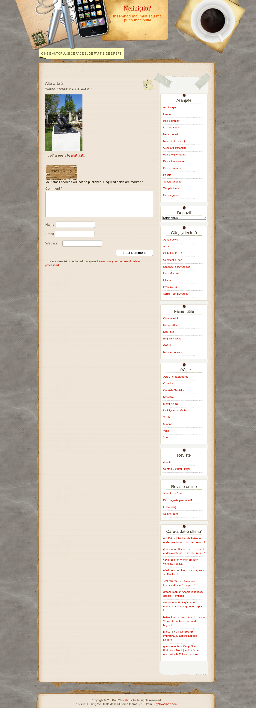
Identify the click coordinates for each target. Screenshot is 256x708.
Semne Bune (171, 513)
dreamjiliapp (170, 591)
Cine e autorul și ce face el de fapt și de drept (81, 53)
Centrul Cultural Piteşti (176, 468)
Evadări (167, 113)
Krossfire (168, 396)
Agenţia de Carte (173, 493)
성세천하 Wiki (171, 581)
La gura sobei (171, 127)
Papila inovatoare (173, 161)
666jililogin (169, 559)
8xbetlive (168, 602)
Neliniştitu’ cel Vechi (174, 410)
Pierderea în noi (172, 168)
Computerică (170, 318)
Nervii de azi (170, 134)
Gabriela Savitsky (173, 390)
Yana (166, 437)
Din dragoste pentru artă (177, 500)
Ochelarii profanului (174, 147)
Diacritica (168, 331)
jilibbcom (168, 548)
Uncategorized (171, 195)
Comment (53, 188)
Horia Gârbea (171, 273)
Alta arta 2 (54, 83)
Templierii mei (171, 188)
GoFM (167, 345)
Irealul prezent (171, 120)
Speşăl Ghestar (172, 181)
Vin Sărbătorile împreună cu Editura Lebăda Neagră (180, 635)
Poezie (167, 174)
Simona (167, 423)
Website (51, 243)
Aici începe (169, 107)
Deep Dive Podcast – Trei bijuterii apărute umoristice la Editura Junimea (181, 650)
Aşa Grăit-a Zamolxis (175, 376)
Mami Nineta (170, 403)
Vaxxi (166, 430)
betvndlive (169, 617)
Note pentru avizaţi (174, 141)
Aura (166, 246)
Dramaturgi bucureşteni (177, 266)
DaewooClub (170, 324)
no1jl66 (167, 538)
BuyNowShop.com (165, 704)
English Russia (172, 338)
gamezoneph (171, 646)
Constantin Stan (172, 259)
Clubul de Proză (172, 253)
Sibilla (166, 417)
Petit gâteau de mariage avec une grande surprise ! (183, 606)
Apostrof (168, 462)
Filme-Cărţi (169, 506)
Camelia (168, 383)
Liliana (167, 280)
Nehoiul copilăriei (173, 352)
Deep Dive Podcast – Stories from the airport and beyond (184, 621)
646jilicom (169, 570)
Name (49, 224)
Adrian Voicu (170, 239)
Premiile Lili (170, 286)
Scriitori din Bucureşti (175, 293)
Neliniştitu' (137, 8)
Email (49, 234)
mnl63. (167, 631)
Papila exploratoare (174, 154)
